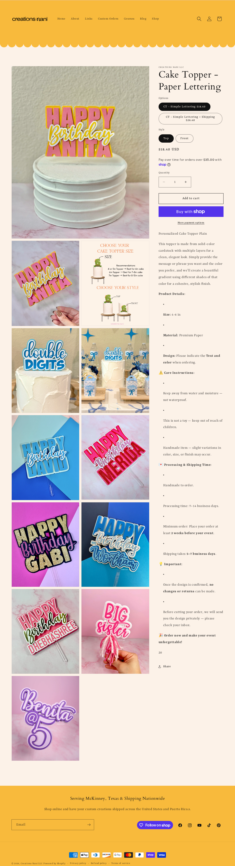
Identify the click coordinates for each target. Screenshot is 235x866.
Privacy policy (78, 863)
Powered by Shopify (54, 863)
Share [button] (167, 666)
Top (166, 138)
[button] (199, 19)
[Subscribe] (89, 824)
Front (184, 138)
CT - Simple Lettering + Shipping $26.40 (190, 118)
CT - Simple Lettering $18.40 (184, 106)
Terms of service (120, 863)
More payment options (191, 222)
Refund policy (99, 863)
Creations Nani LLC (32, 863)
